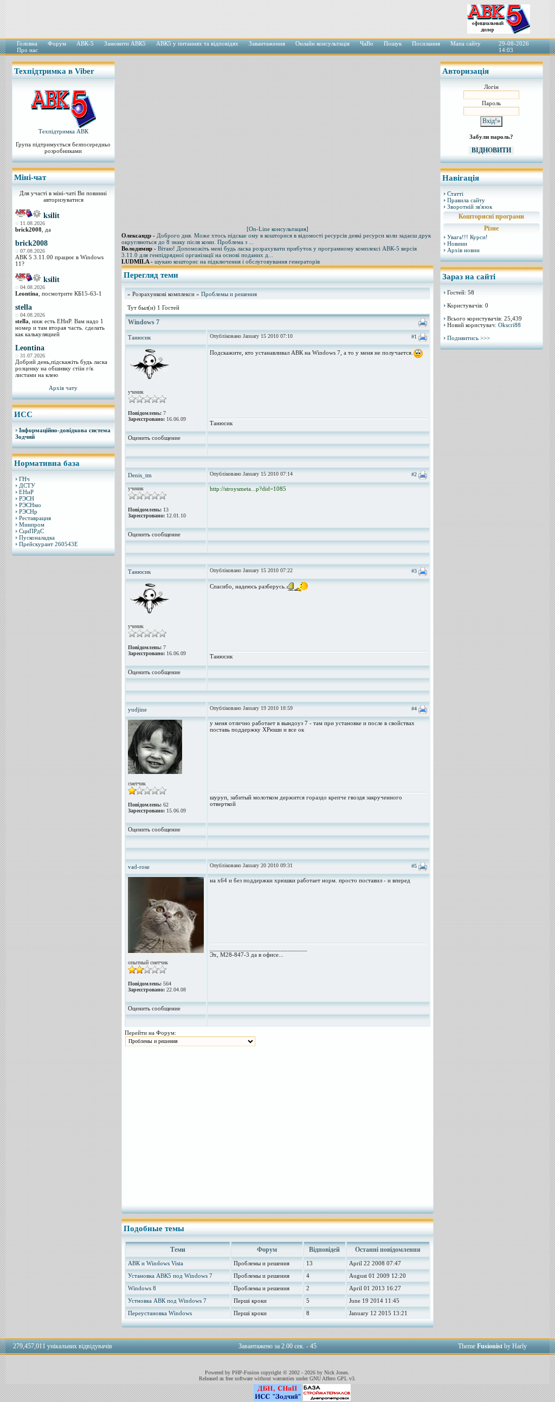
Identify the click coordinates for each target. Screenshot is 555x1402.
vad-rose (139, 866)
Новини (457, 243)
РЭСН (26, 498)
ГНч (24, 479)
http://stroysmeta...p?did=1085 (248, 488)
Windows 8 (142, 1288)
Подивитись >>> (468, 338)
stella (23, 307)
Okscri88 (509, 325)
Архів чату (63, 388)
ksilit (51, 216)
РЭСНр (28, 511)
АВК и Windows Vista (155, 1263)
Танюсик (139, 337)
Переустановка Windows (160, 1313)
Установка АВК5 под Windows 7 (170, 1275)
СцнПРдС (31, 531)
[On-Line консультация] (277, 229)
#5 (414, 866)
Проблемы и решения (229, 294)
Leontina (29, 348)
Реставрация (35, 518)
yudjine (137, 709)
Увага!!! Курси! (467, 237)
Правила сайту (466, 200)
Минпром (31, 524)
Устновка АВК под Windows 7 (167, 1300)
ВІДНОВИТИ (491, 150)
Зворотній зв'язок (469, 206)
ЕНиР (26, 492)
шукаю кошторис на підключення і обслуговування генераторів (237, 261)
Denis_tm (140, 475)
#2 (414, 474)
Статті (455, 193)
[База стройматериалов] (327, 1398)
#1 (414, 337)
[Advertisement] (63, 729)
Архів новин (463, 250)
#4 (414, 709)
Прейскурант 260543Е (48, 544)
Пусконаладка (37, 537)
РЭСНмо (30, 505)
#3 (414, 571)
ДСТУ (27, 485)
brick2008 (31, 243)
